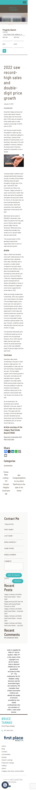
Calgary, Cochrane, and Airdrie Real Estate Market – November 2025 (13, 611)
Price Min (5, 37)
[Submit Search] (4, 51)
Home (4, 746)
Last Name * (8, 536)
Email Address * (10, 542)
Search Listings (7, 760)
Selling (4, 765)
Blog (3, 749)
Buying (4, 757)
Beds (4, 44)
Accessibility (6, 754)
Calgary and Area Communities (13, 771)
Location (5, 32)
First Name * (9, 529)
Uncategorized (8, 108)
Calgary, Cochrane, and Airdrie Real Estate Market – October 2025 (13, 618)
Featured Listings (8, 763)
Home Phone (9, 548)
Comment (8, 561)
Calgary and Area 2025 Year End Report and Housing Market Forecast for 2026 (13, 604)
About (4, 768)
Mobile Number (10, 555)
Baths (15, 44)
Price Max (16, 37)
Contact (4, 752)
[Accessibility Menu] (5, 785)
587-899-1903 (8, 730)
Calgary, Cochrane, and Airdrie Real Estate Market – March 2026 (12, 596)
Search (6, 578)
